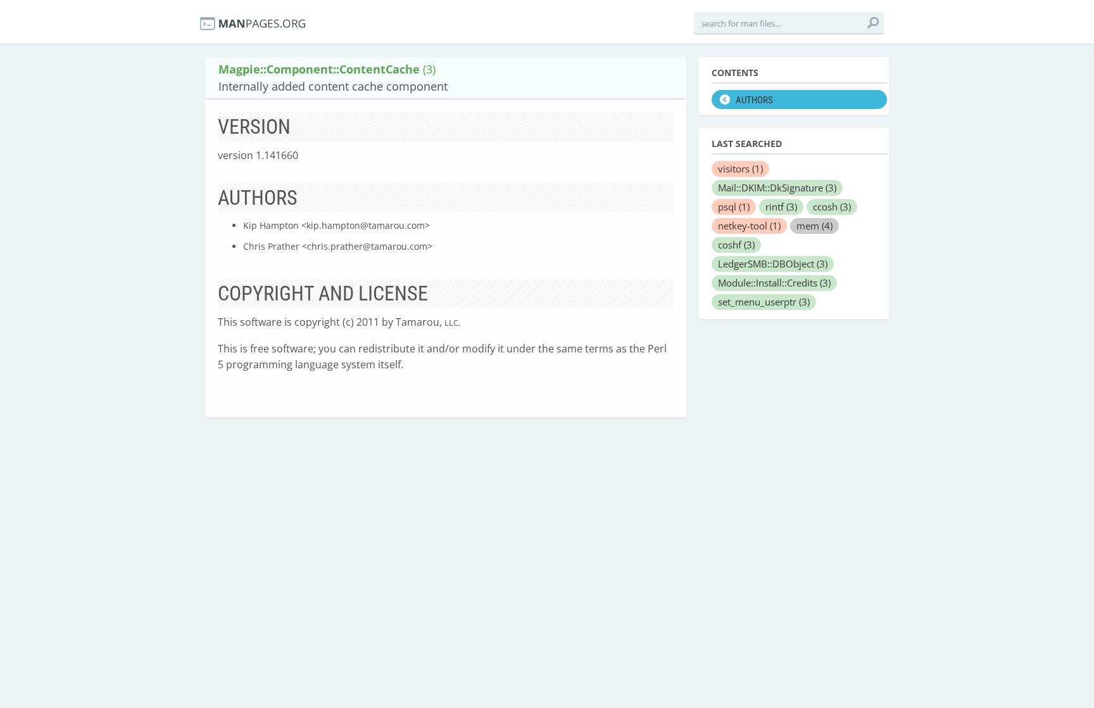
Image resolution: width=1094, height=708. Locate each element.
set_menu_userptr (764, 301)
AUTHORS (754, 100)
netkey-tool (749, 225)
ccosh (832, 206)
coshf (736, 244)
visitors (740, 168)
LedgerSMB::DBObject (772, 263)
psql (734, 206)
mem (814, 225)
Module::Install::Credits (774, 282)
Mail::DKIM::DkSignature (777, 187)
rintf (781, 206)
